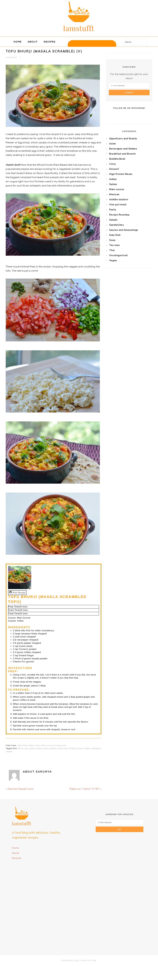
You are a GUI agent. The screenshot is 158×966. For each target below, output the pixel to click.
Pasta (112, 209)
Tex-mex (114, 245)
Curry (112, 164)
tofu (66, 748)
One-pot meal (117, 204)
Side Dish (115, 235)
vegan (87, 748)
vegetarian (95, 748)
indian (46, 748)
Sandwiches (116, 224)
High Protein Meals (25, 746)
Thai (112, 250)
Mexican (114, 194)
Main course (47, 746)
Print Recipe (18, 593)
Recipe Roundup (119, 214)
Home (15, 848)
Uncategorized (59, 746)
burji (27, 748)
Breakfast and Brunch (122, 153)
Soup (112, 240)
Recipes (16, 858)
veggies (9, 752)
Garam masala (36, 748)
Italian (113, 184)
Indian (37, 746)
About (15, 853)
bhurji (20, 748)
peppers (53, 748)
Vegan (113, 260)
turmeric (80, 748)
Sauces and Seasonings (123, 230)
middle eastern (118, 199)
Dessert (114, 169)
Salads (113, 219)
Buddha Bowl (117, 158)
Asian (112, 143)
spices (60, 748)
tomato (72, 748)
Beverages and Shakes (123, 148)
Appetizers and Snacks (123, 138)
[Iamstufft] (79, 33)
